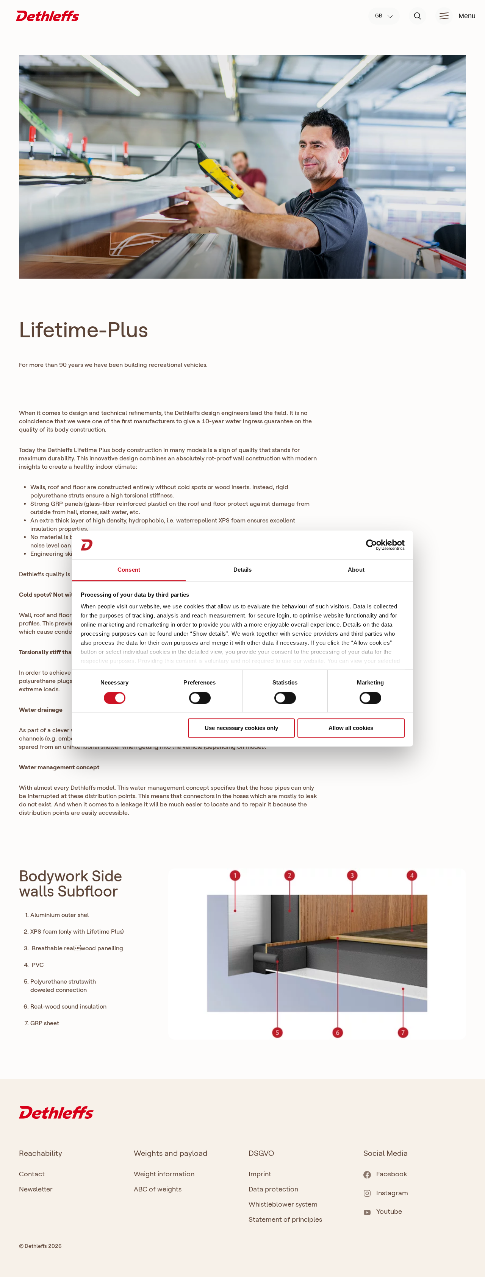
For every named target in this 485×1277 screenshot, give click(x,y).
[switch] (200, 698)
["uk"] (47, 15)
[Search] (417, 16)
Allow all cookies (351, 728)
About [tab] (356, 570)
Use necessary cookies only (241, 728)
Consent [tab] (128, 570)
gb (379, 16)
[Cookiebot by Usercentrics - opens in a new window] (371, 544)
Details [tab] (242, 570)
